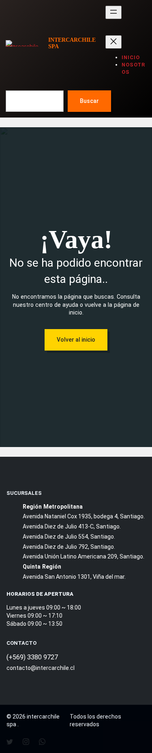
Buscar (89, 101)
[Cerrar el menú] (113, 42)
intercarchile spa (72, 42)
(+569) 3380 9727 (32, 657)
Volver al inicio (76, 339)
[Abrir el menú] (113, 12)
